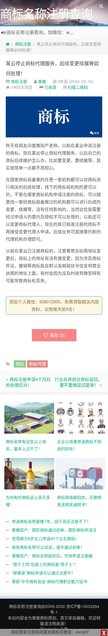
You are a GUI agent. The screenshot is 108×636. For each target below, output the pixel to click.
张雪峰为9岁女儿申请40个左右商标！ (45, 538)
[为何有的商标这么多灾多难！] (30, 473)
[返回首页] (8, 44)
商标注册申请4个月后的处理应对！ (28, 382)
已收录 (50, 87)
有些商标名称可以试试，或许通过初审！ (48, 547)
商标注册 (23, 44)
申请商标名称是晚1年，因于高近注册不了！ (51, 521)
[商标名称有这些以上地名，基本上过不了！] (30, 417)
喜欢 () (57, 335)
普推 (42, 81)
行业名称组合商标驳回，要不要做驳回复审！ (78, 382)
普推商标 (40, 618)
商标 (20, 364)
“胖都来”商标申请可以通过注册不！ (43, 573)
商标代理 (37, 364)
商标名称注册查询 (25, 606)
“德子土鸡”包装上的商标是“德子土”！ (45, 564)
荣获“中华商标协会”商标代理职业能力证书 (49, 581)
